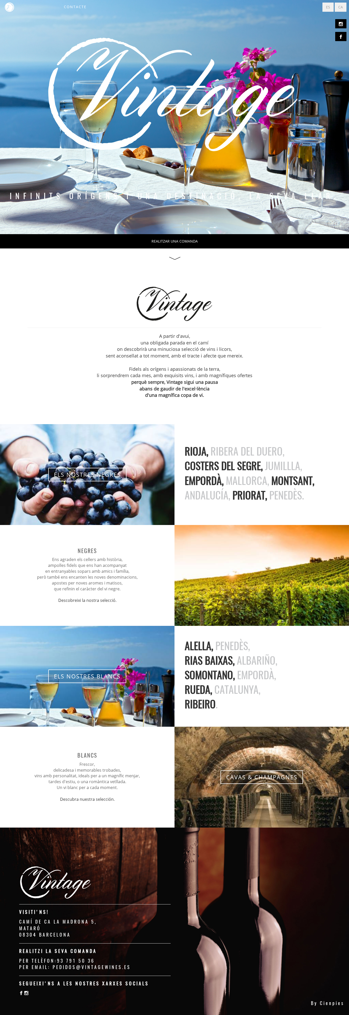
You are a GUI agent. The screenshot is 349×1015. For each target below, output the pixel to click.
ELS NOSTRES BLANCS (87, 676)
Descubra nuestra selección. (87, 799)
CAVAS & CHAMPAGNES (261, 777)
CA (340, 7)
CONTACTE (75, 6)
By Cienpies (327, 1003)
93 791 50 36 (76, 961)
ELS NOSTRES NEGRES (87, 474)
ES (328, 7)
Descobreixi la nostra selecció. (87, 600)
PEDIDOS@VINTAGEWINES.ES (92, 967)
